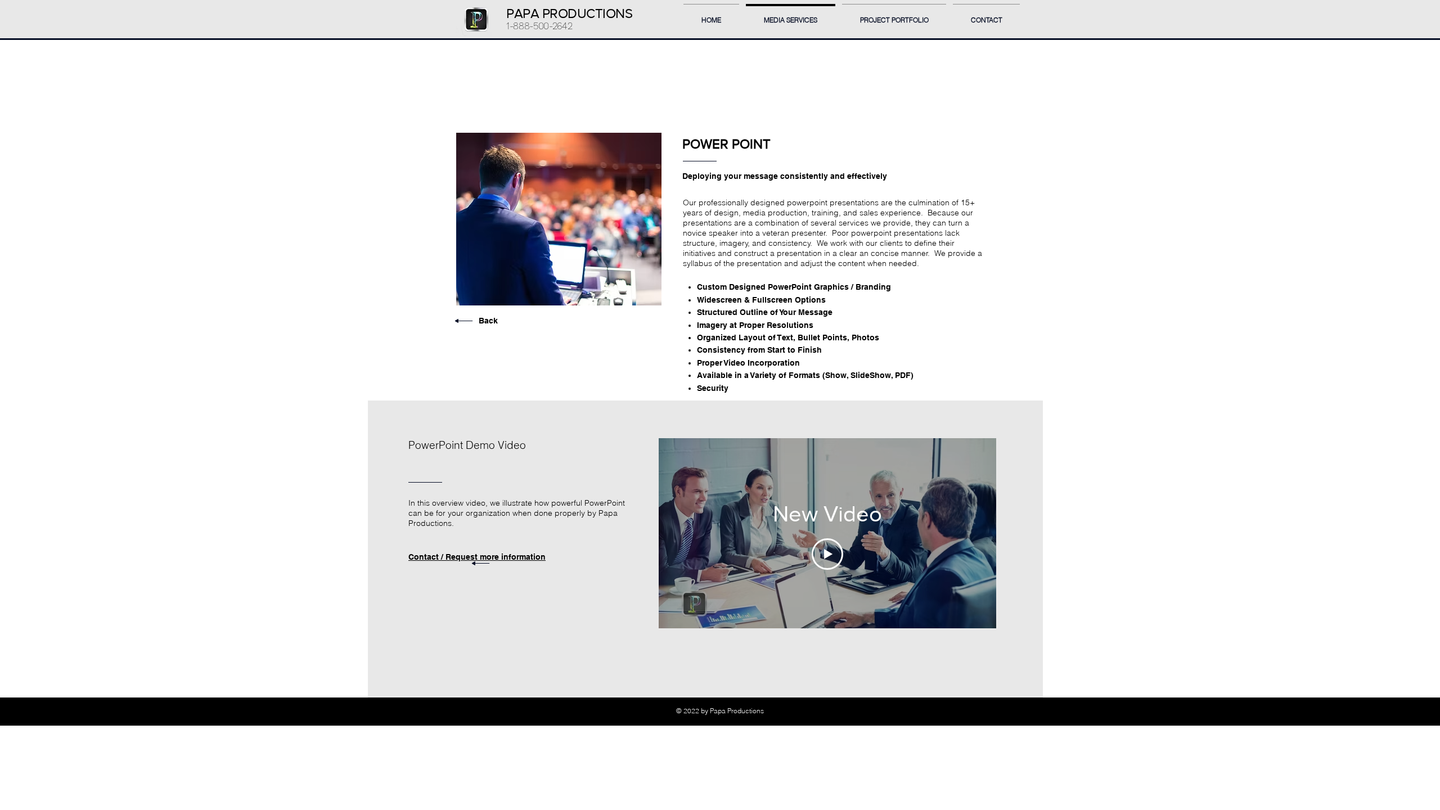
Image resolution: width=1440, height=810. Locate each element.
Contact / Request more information (477, 556)
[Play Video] (827, 554)
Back (488, 320)
